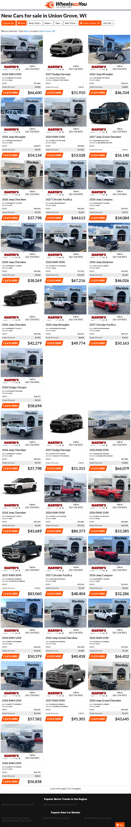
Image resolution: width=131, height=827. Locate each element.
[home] (65, 5)
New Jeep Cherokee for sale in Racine (17, 820)
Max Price (70, 23)
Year (58, 23)
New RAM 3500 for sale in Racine (56, 818)
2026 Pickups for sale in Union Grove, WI (59, 804)
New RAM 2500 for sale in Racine (97, 818)
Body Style (34, 23)
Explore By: (8, 23)
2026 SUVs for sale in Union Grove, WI (17, 804)
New (22, 23)
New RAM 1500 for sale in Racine (15, 818)
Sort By (107, 23)
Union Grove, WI (91, 23)
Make (48, 23)
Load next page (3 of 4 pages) (65, 788)
